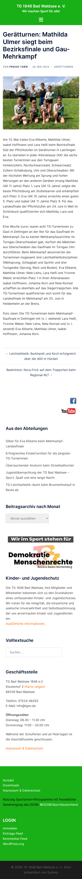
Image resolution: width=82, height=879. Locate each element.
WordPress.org (13, 844)
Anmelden (10, 828)
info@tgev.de (26, 706)
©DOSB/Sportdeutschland (59, 804)
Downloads (11, 785)
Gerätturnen (63, 66)
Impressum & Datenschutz (21, 790)
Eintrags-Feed (13, 833)
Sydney (52, 872)
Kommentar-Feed (15, 839)
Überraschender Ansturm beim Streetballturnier (40, 465)
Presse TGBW (18, 66)
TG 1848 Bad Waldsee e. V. (41, 6)
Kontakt (8, 780)
